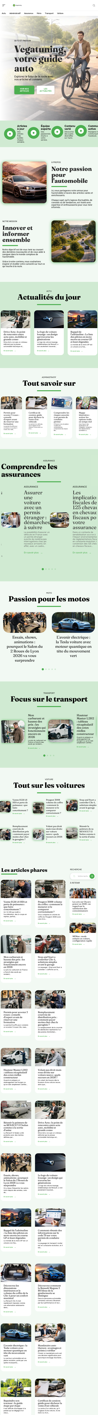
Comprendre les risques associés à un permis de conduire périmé (61, 417)
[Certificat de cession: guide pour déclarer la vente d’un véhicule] (36, 402)
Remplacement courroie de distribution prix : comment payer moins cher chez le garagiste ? (21, 833)
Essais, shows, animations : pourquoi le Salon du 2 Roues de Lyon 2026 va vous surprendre (25, 648)
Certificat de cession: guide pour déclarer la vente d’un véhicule (36, 417)
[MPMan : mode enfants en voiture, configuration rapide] (83, 928)
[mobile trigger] (4, 5)
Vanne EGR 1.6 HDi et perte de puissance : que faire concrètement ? (20, 805)
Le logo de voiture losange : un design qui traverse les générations (47, 335)
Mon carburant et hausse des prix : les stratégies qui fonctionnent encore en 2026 (37, 726)
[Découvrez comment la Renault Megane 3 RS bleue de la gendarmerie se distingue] (50, 1273)
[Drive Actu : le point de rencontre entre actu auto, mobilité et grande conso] (15, 319)
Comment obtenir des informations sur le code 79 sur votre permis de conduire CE (50, 1235)
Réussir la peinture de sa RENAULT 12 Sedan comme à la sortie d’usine (87, 831)
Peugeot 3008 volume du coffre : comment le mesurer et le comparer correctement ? (54, 806)
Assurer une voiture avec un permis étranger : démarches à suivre (37, 509)
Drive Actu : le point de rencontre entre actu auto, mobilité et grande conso (15, 335)
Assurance (31, 487)
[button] (42, 569)
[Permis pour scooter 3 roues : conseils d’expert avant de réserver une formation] (11, 402)
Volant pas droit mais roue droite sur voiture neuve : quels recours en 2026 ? (54, 833)
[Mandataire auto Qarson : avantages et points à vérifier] (50, 1332)
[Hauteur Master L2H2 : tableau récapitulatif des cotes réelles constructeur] (60, 731)
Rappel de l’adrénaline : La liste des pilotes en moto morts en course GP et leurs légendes (82, 336)
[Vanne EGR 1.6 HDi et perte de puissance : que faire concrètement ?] (16, 889)
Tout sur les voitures (49, 785)
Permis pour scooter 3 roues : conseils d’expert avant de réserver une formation (11, 418)
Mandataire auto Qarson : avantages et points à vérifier (49, 1348)
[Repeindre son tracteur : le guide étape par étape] (16, 1388)
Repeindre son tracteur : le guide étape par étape (13, 1403)
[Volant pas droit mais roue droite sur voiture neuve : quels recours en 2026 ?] (38, 834)
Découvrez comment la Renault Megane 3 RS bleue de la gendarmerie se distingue (49, 1290)
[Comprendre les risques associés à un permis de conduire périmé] (61, 402)
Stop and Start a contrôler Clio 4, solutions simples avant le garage (87, 803)
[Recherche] (94, 5)
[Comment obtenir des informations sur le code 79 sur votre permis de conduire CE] (50, 1217)
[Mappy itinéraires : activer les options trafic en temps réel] (86, 402)
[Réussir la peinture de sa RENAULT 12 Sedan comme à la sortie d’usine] (72, 833)
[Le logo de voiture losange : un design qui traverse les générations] (49, 319)
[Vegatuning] (17, 5)
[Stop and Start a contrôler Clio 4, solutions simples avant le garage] (72, 805)
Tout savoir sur (49, 383)
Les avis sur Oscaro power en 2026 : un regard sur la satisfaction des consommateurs (81, 906)
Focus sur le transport (49, 698)
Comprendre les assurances (29, 470)
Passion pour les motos (49, 598)
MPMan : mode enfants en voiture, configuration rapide (82, 938)
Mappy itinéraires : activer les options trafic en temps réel (85, 417)
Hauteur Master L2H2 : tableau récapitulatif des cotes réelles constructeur (85, 724)
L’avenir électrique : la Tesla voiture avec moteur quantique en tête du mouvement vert (73, 646)
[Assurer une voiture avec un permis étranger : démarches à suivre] (10, 520)
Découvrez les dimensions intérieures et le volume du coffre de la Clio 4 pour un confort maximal (16, 1292)
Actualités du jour (49, 296)
